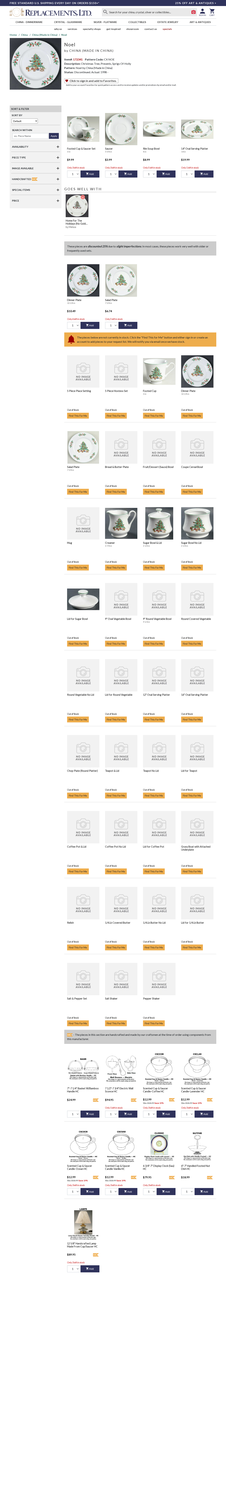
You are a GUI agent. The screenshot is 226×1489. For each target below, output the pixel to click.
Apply (54, 135)
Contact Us (150, 28)
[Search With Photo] (193, 12)
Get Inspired (113, 28)
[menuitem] (29, 22)
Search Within (22, 130)
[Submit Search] (105, 12)
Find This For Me (78, 415)
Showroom (132, 28)
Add (91, 173)
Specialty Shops (92, 28)
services (72, 28)
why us (58, 28)
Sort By (17, 115)
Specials (167, 28)
